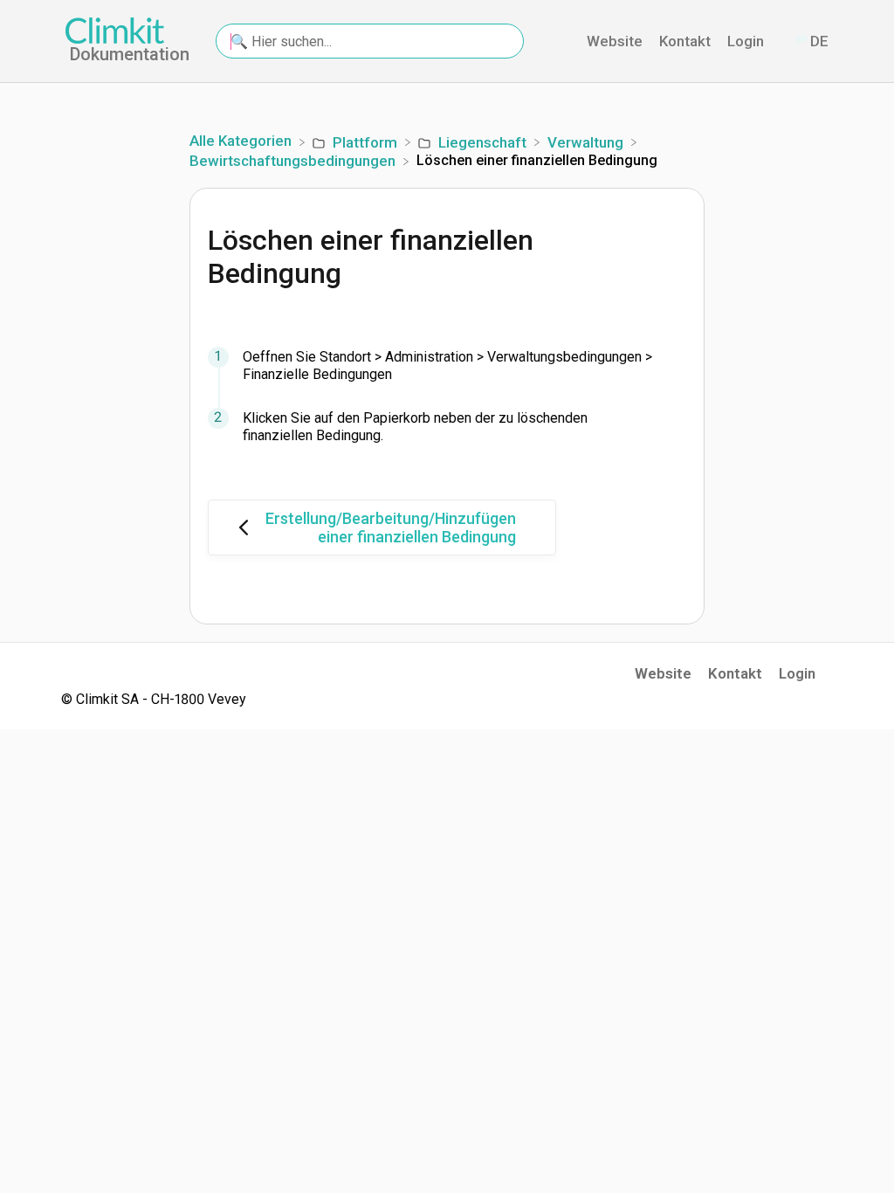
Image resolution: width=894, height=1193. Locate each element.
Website (616, 41)
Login (747, 41)
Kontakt (686, 41)
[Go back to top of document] (785, 1101)
